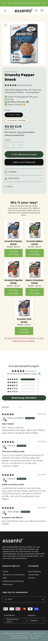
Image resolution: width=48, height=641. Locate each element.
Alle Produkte (34, 571)
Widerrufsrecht (39, 633)
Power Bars (33, 574)
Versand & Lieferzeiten (13, 574)
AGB (5, 578)
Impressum (8, 584)
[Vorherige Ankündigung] (5, 3)
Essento (12, 633)
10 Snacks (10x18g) (16, 120)
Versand (21, 132)
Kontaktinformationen (19, 638)
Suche (5, 571)
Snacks (31, 578)
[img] (8, 414)
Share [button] (10, 186)
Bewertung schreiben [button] (24, 397)
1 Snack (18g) (13, 115)
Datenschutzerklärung (13, 581)
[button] (5, 10)
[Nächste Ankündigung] (43, 3)
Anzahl (7, 140)
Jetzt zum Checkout (24, 162)
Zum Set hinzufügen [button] (13, 253)
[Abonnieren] (42, 599)
